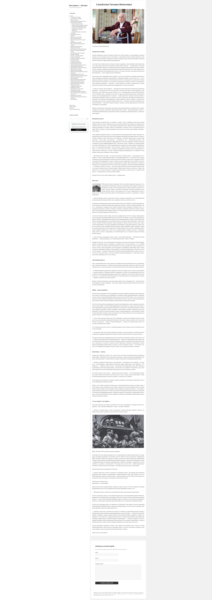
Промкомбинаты (74, 78)
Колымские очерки (75, 61)
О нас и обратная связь (75, 109)
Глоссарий (73, 33)
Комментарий (99, 564)
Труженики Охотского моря (77, 88)
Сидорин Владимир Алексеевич (79, 31)
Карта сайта (72, 105)
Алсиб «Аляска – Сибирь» (76, 18)
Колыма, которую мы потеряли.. (78, 58)
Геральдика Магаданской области (78, 21)
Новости (71, 108)
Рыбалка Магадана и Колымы (77, 83)
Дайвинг (73, 35)
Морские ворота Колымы (76, 70)
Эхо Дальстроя (74, 99)
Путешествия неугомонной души (78, 79)
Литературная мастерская (77, 66)
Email (97, 558)
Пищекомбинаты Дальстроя (77, 74)
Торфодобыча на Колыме (76, 86)
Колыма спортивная (75, 57)
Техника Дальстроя (75, 84)
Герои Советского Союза (77, 24)
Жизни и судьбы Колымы (76, 46)
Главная (71, 16)
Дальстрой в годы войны (76, 37)
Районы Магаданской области (77, 80)
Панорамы (73, 73)
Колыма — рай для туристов (77, 55)
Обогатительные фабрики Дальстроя (79, 71)
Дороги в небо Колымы (76, 38)
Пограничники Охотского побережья (79, 75)
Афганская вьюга (74, 20)
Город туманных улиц (76, 34)
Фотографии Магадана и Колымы (78, 91)
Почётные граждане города (77, 77)
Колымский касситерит (76, 62)
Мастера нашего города (76, 69)
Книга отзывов (73, 106)
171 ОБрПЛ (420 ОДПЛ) (76, 17)
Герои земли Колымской (76, 22)
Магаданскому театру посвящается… (79, 67)
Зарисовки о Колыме (75, 47)
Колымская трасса (75, 59)
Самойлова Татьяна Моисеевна (79, 27)
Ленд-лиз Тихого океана (76, 63)
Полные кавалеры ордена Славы (79, 26)
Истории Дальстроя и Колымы (77, 53)
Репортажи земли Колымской (77, 82)
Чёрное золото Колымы (76, 95)
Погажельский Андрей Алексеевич (80, 25)
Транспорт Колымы (75, 87)
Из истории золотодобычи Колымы (79, 49)
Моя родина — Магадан (78, 5)
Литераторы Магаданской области (78, 65)
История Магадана (75, 54)
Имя (96, 552)
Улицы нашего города (75, 90)
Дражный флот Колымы (76, 42)
